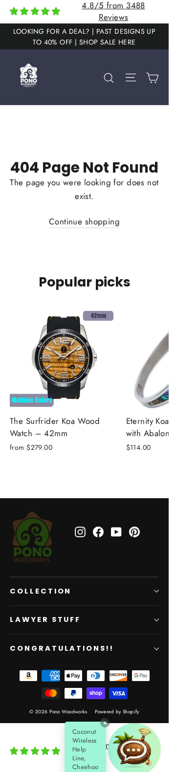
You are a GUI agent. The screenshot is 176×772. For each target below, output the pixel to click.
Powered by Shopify (117, 711)
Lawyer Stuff (45, 619)
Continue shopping (84, 221)
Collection (40, 591)
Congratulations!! (62, 648)
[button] (146, 749)
